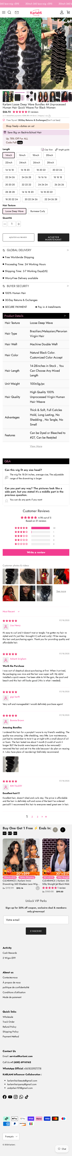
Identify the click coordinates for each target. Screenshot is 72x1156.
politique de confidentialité (16, 987)
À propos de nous (12, 982)
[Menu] (3, 12)
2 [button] (32, 816)
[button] (20, 112)
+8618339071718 (22, 1068)
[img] (10, 620)
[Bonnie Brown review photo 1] (11, 764)
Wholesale (8, 1017)
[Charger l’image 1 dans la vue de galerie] (36, 53)
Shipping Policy (10, 1031)
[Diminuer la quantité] (5, 224)
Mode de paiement (12, 997)
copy (19, 142)
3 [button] (37, 816)
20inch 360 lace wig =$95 (38, 3)
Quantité (7, 218)
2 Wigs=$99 (9, 958)
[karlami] (36, 12)
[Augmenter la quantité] (19, 224)
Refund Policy (9, 1026)
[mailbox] (17, 12)
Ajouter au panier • (18, 237)
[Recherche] (11, 12)
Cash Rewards (10, 953)
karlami (12, 1144)
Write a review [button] (36, 552)
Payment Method (11, 1036)
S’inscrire (36, 931)
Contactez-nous (10, 977)
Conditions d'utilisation (14, 992)
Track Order (9, 1021)
